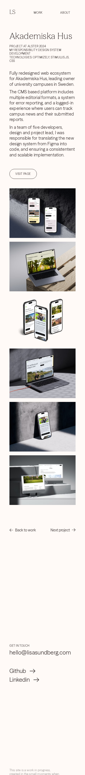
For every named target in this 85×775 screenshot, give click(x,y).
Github (17, 670)
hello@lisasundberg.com (40, 652)
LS (12, 12)
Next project (60, 530)
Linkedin (19, 679)
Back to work (25, 530)
